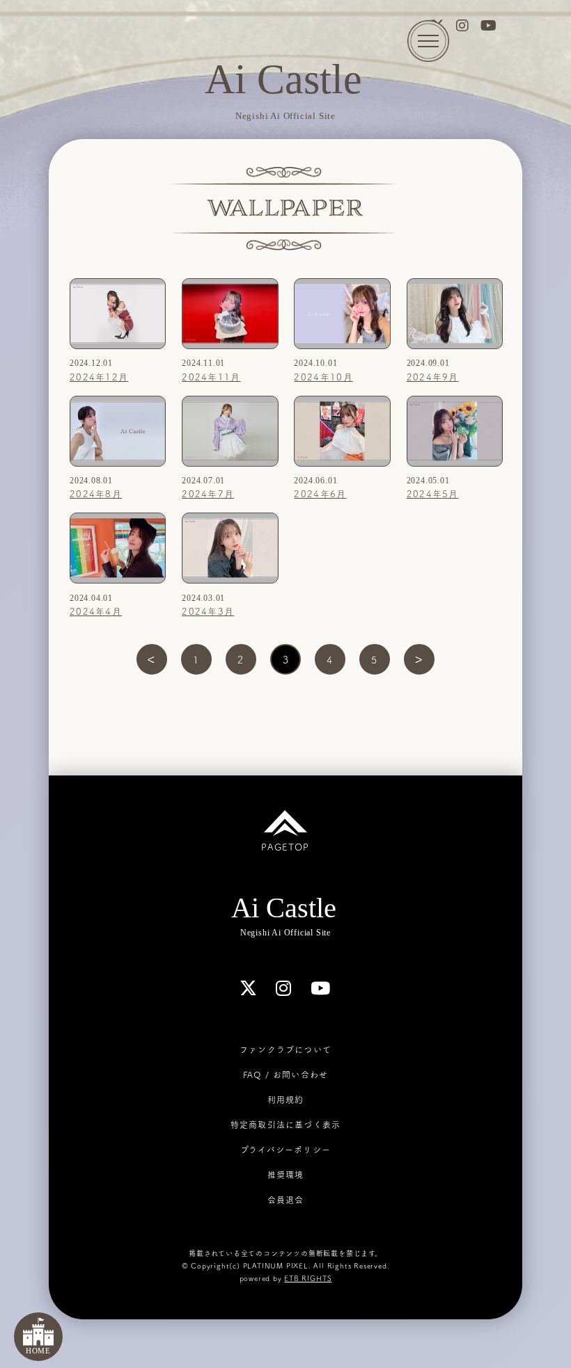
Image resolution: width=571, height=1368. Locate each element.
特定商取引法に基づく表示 (285, 1124)
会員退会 (285, 1200)
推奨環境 (285, 1174)
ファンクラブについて (285, 1049)
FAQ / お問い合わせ (285, 1074)
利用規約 (285, 1099)
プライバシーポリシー (285, 1149)
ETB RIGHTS (307, 1278)
